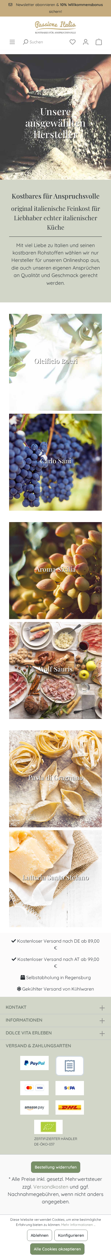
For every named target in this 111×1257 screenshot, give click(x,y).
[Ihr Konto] (85, 42)
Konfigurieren (71, 1235)
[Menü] (12, 42)
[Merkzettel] (72, 42)
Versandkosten (50, 1186)
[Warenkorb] (98, 42)
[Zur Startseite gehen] (55, 27)
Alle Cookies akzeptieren (57, 1249)
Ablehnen (39, 1235)
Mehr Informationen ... (78, 1224)
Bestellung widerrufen (56, 1167)
